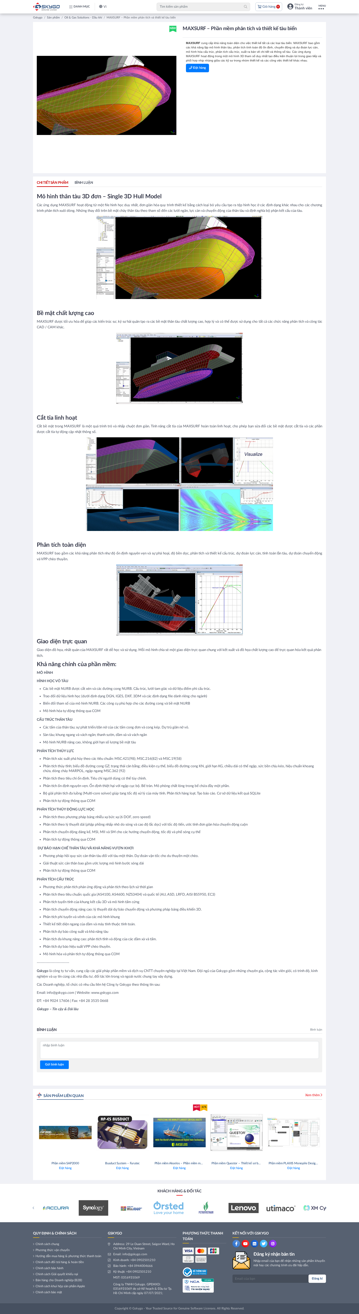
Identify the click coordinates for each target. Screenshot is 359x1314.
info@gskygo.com (134, 1254)
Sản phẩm (53, 17)
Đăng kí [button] (317, 1278)
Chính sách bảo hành (49, 1268)
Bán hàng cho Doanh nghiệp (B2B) (59, 1280)
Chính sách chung (47, 1244)
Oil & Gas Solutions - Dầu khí (83, 17)
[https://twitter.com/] (263, 1243)
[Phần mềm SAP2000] (65, 1140)
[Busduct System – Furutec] (122, 1140)
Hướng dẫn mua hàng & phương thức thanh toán (68, 1256)
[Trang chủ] (46, 6)
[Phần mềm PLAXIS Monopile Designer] (293, 1140)
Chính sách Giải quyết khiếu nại (57, 1274)
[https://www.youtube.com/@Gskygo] (245, 1243)
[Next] (325, 1207)
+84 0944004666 (140, 1265)
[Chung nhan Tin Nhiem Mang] (198, 1285)
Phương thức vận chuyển (53, 1250)
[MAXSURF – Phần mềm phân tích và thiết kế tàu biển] (106, 95)
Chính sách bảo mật (49, 1292)
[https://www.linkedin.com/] (254, 1243)
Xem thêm (312, 1095)
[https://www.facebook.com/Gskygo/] (236, 1243)
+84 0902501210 (142, 1260)
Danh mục (82, 6)
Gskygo (37, 17)
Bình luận (84, 182)
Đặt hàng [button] (199, 67)
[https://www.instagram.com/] (273, 1243)
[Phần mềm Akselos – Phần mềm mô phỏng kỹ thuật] (179, 1140)
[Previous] (33, 1207)
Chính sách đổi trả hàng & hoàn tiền (60, 1262)
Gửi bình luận (54, 1064)
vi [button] (105, 6)
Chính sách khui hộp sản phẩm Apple (60, 1286)
